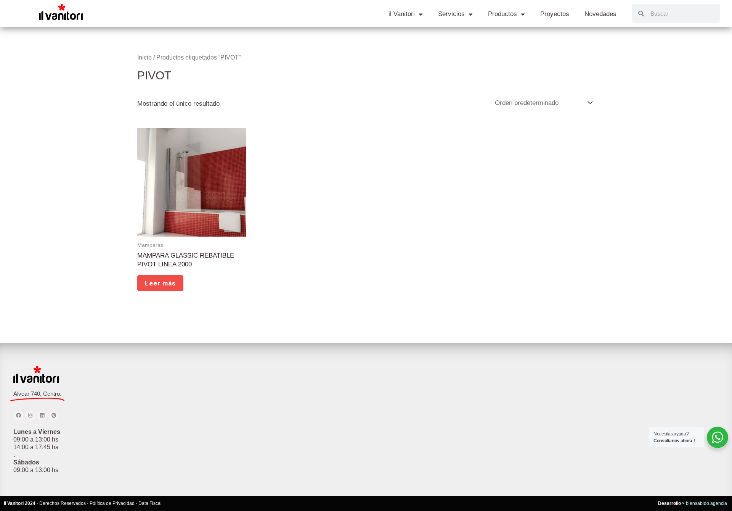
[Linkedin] (42, 416)
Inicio (144, 57)
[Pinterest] (54, 416)
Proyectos (554, 14)
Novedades (600, 14)
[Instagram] (30, 416)
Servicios (451, 14)
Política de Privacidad (112, 503)
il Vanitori (401, 14)
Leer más (160, 283)
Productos (502, 14)
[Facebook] (18, 416)
